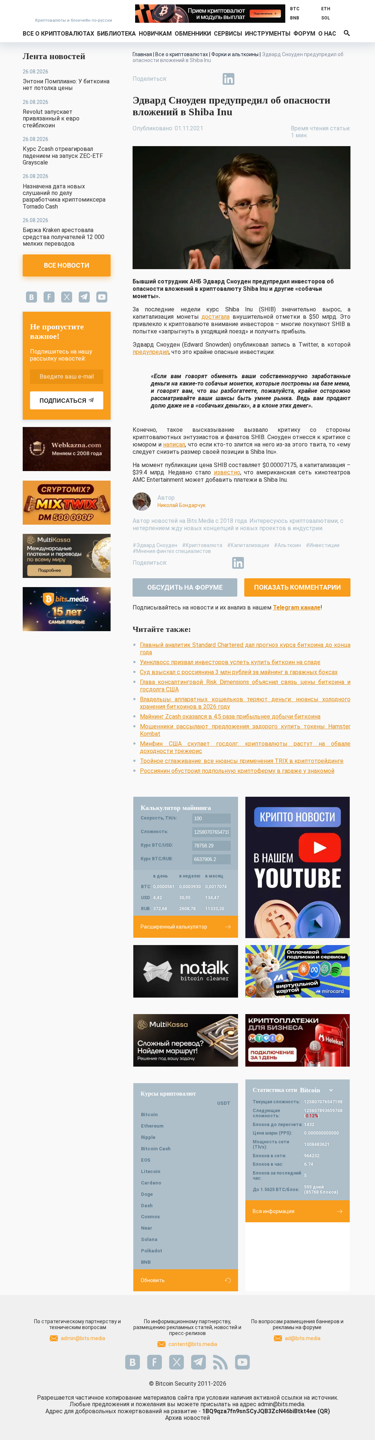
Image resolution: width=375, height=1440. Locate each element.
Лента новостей (54, 56)
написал (174, 444)
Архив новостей (187, 1417)
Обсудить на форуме (185, 587)
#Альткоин (287, 545)
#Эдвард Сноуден (155, 545)
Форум (304, 33)
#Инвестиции (322, 545)
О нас (327, 33)
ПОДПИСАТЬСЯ (63, 401)
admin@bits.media (83, 1338)
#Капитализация (248, 545)
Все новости (66, 265)
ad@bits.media (302, 1338)
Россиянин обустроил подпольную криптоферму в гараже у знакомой (237, 770)
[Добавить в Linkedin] (228, 79)
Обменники (193, 33)
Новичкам (155, 33)
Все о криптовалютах (58, 33)
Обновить (153, 1280)
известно (227, 472)
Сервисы (228, 33)
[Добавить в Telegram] (212, 79)
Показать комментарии (297, 587)
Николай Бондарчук (181, 505)
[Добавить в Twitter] (195, 79)
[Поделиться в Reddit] (262, 79)
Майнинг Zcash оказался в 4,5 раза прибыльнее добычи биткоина (230, 716)
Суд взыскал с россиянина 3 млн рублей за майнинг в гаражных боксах (239, 672)
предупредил (151, 351)
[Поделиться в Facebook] (178, 79)
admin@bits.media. (281, 1404)
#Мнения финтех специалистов (172, 551)
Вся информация (273, 1211)
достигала (215, 316)
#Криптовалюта (202, 545)
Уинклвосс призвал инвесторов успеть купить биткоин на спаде (230, 662)
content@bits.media (192, 1344)
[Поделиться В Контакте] (245, 79)
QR (324, 1411)
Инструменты (267, 33)
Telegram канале (296, 607)
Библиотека (116, 33)
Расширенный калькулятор (174, 927)
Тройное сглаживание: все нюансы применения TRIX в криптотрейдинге (242, 760)
